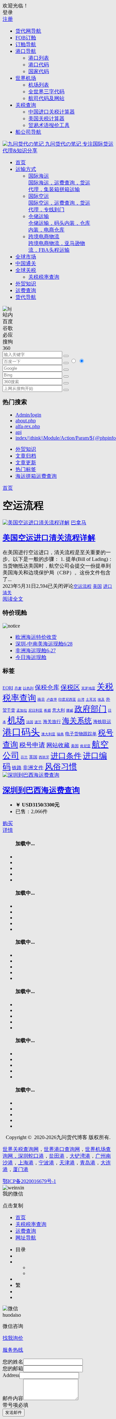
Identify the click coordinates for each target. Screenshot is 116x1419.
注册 (8, 19)
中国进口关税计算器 (51, 111)
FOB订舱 (25, 37)
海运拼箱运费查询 (36, 476)
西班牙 (44, 757)
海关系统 (77, 721)
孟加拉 (21, 710)
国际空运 (59, 202)
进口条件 (66, 756)
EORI (8, 688)
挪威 (69, 710)
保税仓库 (47, 687)
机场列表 (38, 85)
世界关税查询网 (21, 1149)
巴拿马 (78, 522)
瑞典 (60, 734)
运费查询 (25, 290)
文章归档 (25, 456)
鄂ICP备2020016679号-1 (29, 1181)
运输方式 (25, 169)
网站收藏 (58, 745)
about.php (25, 420)
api (18, 432)
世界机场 (25, 78)
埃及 (101, 699)
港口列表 (38, 58)
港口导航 (25, 51)
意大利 (58, 710)
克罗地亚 (88, 688)
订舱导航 (25, 44)
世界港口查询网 (62, 1149)
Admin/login (28, 415)
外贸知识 (25, 283)
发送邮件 (13, 1412)
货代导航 (25, 297)
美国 (97, 586)
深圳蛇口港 (31, 1156)
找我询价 (13, 1338)
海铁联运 (102, 721)
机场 (16, 720)
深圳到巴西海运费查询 (41, 790)
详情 (8, 830)
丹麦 (18, 688)
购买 (8, 823)
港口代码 (38, 64)
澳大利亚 (48, 734)
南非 (41, 699)
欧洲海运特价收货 (36, 637)
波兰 (38, 722)
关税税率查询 (43, 277)
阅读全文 (13, 599)
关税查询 (25, 105)
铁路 (17, 767)
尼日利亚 (35, 710)
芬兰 (24, 757)
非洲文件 (33, 767)
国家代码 (38, 71)
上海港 (26, 1162)
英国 (33, 757)
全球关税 (25, 270)
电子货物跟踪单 (81, 733)
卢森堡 (51, 699)
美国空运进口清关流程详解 (49, 538)
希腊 (47, 710)
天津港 (67, 1162)
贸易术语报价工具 (49, 125)
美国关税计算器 (46, 118)
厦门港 (20, 1169)
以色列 (28, 688)
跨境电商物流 (56, 243)
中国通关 (25, 263)
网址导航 (25, 1237)
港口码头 (21, 732)
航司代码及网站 (46, 98)
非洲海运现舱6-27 (35, 650)
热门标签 (25, 469)
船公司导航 (28, 132)
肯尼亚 (85, 746)
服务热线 (13, 1350)
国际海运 (59, 182)
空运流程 (82, 586)
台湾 (80, 699)
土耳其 (91, 699)
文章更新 (25, 462)
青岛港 (87, 1162)
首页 (20, 162)
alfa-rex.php (27, 426)
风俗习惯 (61, 766)
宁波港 (46, 1162)
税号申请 (32, 744)
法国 (29, 722)
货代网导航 (28, 31)
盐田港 (56, 1156)
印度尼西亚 (67, 699)
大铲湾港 (80, 1156)
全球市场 (25, 256)
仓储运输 (59, 223)
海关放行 (52, 721)
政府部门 (90, 708)
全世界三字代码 (46, 91)
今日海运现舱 (30, 657)
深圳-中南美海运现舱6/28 (43, 643)
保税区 (70, 687)
